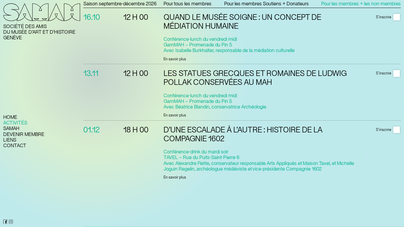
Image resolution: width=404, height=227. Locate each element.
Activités (15, 122)
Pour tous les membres (187, 3)
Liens (9, 139)
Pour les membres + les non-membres (361, 3)
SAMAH (11, 128)
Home (10, 117)
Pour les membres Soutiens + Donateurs (266, 3)
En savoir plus (175, 59)
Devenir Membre (23, 134)
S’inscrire (383, 17)
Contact (14, 145)
